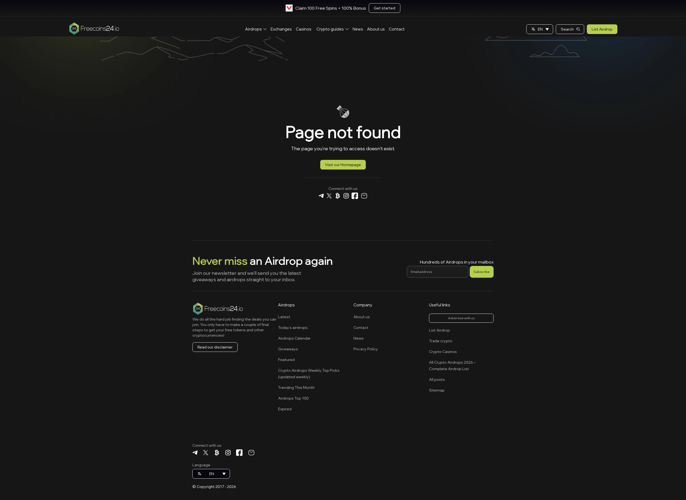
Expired (285, 409)
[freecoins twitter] (329, 196)
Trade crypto (440, 341)
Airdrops (253, 29)
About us (376, 29)
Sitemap (437, 390)
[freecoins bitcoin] (337, 196)
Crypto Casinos (443, 351)
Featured (286, 359)
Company (362, 304)
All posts (437, 379)
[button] (539, 29)
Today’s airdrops (293, 327)
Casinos (303, 29)
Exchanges (281, 29)
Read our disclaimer (215, 347)
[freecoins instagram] (346, 196)
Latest (284, 316)
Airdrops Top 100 (293, 398)
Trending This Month (296, 387)
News (358, 29)
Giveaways (288, 349)
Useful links (439, 304)
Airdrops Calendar (294, 338)
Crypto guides (330, 29)
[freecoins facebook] (355, 196)
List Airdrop (602, 29)
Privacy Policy (365, 349)
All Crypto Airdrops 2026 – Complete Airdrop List (452, 365)
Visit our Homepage (343, 164)
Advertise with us (461, 318)
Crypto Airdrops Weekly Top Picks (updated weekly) (309, 373)
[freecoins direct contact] (364, 196)
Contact (397, 29)
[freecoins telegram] (321, 196)
